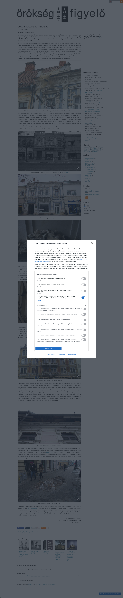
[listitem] (61, 275)
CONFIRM (48, 348)
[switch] (83, 278)
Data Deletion (51, 354)
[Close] (92, 243)
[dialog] (61, 299)
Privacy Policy (72, 354)
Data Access (61, 354)
